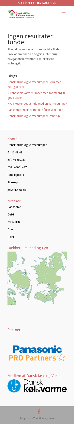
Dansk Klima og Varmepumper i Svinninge (34, 116)
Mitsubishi (13, 222)
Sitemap (12, 182)
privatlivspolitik (16, 190)
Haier (10, 237)
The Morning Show (44, 418)
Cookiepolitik (15, 175)
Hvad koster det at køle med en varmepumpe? (37, 103)
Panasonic (14, 207)
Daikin (11, 214)
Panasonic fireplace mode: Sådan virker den (35, 110)
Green (11, 229)
